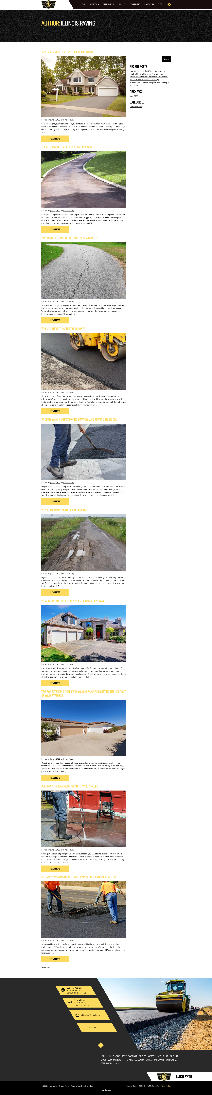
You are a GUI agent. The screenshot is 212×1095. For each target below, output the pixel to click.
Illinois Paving (68, 120)
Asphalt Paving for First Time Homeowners (67, 52)
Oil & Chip (174, 1056)
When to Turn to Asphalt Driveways (63, 328)
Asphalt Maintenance (155, 1060)
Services (93, 4)
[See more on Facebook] (169, 4)
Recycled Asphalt (129, 1056)
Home (83, 4)
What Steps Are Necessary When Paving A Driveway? (73, 601)
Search (166, 59)
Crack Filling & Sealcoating (113, 1060)
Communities (135, 4)
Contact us (149, 4)
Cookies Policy (87, 1086)
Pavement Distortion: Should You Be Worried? (69, 238)
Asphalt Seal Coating (135, 1060)
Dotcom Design (165, 1086)
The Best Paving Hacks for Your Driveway (66, 147)
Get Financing (108, 4)
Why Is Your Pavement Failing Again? (63, 510)
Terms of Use (76, 1086)
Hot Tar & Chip (162, 1056)
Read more (55, 138)
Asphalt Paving (113, 1056)
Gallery (122, 4)
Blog (160, 4)
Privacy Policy (64, 1086)
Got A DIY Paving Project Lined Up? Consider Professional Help (79, 877)
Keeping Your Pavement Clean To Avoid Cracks (69, 786)
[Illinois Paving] (48, 4)
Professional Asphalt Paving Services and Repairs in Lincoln (79, 419)
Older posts (46, 967)
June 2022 (134, 96)
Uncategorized (136, 106)
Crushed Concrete (146, 1056)
